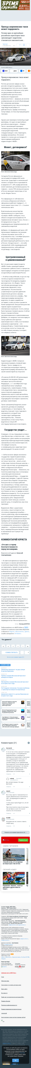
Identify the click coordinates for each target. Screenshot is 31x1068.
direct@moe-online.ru (8, 944)
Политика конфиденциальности (9, 1005)
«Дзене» (26, 631)
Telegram (11, 631)
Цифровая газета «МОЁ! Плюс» (8, 973)
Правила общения (5, 1001)
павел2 (8, 791)
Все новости (4, 993)
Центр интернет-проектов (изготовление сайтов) (13, 1017)
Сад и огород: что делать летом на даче (11, 985)
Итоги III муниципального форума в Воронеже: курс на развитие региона (9, 711)
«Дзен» (3, 957)
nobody (12, 778)
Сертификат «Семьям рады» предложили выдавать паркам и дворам (10, 718)
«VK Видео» (17, 633)
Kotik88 (8, 818)
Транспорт (5, 44)
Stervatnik (9, 748)
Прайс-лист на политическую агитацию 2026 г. (12, 997)
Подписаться (23, 840)
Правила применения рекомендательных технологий (11, 1011)
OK (15, 1060)
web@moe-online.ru (13, 925)
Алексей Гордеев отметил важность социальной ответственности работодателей (9, 703)
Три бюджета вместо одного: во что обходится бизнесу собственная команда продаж (11, 725)
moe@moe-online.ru (22, 925)
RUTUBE (27, 957)
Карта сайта (4, 989)
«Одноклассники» (16, 957)
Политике (22, 1053)
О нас (2, 977)
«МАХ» (26, 627)
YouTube (23, 957)
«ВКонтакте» (19, 631)
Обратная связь (5, 981)
